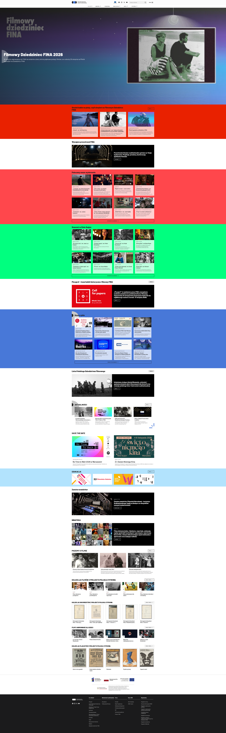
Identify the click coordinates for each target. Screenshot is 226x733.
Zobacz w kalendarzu (112, 362)
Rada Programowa (118, 703)
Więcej (150, 108)
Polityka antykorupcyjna (119, 708)
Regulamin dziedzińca (145, 721)
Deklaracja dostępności (119, 705)
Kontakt (116, 701)
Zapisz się (117, 507)
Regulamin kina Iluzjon (145, 715)
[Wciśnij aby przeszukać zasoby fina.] (145, 2)
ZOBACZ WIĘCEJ (148, 579)
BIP (115, 710)
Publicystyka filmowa (106, 703)
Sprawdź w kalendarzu (112, 220)
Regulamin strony (144, 701)
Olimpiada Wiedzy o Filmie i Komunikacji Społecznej (94, 715)
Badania (90, 723)
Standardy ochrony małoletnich (144, 713)
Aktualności (104, 701)
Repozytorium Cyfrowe (93, 721)
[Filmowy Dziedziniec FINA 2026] (113, 56)
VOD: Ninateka (131, 701)
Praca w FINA (117, 714)
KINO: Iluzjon (130, 703)
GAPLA (125, 6)
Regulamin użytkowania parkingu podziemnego (145, 710)
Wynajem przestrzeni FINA (94, 725)
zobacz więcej (148, 602)
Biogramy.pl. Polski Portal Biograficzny (94, 707)
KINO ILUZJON (116, 6)
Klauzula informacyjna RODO (146, 703)
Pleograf (90, 701)
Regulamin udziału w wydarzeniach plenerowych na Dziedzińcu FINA (147, 718)
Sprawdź (117, 159)
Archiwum (91, 710)
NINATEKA (97, 6)
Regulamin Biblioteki (145, 724)
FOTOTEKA (134, 6)
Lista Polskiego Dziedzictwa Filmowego (94, 704)
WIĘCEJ (150, 550)
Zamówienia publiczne (119, 712)
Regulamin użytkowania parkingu (145, 706)
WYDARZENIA (107, 6)
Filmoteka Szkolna (92, 712)
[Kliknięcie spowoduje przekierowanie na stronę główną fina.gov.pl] (79, 2)
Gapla (90, 719)
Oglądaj (116, 539)
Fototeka (91, 717)
